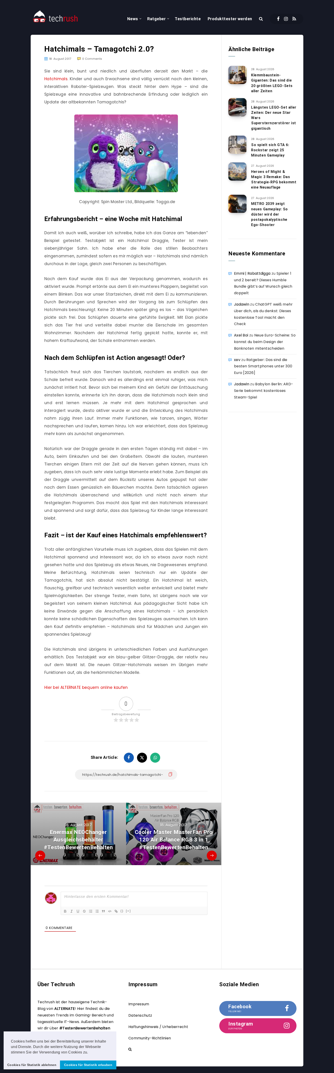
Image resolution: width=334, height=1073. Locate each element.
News (132, 18)
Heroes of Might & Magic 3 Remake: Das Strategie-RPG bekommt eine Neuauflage (274, 179)
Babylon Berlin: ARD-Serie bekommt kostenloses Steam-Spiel (263, 390)
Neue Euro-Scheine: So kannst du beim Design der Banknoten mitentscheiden (265, 342)
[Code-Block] (110, 911)
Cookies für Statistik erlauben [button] (88, 1065)
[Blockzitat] (103, 911)
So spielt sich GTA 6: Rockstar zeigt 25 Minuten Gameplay (270, 150)
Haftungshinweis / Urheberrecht (158, 1026)
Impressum (138, 1004)
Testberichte (188, 18)
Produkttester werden (230, 18)
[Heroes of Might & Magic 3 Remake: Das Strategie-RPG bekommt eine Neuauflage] (237, 171)
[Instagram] (286, 19)
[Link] (116, 911)
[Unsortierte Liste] (97, 911)
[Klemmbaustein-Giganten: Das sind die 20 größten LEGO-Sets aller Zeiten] (237, 75)
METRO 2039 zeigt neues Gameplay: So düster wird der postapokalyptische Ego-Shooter (269, 214)
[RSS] (294, 19)
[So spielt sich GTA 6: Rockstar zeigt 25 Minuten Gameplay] (237, 145)
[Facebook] (278, 19)
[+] (128, 911)
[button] (89, 1052)
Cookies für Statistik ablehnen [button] (31, 1065)
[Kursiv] (71, 911)
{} (122, 911)
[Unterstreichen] (78, 911)
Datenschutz (140, 1015)
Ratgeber (156, 18)
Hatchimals (55, 79)
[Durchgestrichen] (84, 911)
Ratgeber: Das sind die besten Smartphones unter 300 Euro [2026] (263, 366)
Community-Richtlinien (149, 1038)
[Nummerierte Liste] (90, 911)
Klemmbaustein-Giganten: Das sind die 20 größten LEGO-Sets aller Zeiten (272, 83)
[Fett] (65, 911)
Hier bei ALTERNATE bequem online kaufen (86, 687)
